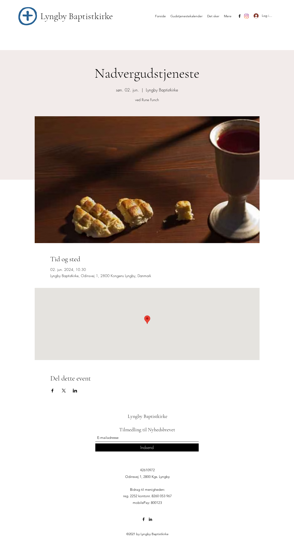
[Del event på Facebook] (52, 390)
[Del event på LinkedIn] (75, 390)
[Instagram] (246, 16)
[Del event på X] (64, 390)
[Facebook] (239, 16)
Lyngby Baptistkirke (76, 16)
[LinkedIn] (150, 519)
